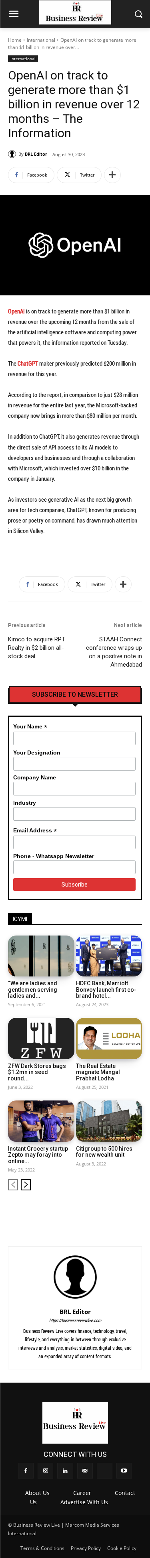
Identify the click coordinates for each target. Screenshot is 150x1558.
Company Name (34, 777)
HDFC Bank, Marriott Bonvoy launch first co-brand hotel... (106, 989)
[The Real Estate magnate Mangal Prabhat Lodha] (109, 1038)
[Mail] (110, 1210)
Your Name (30, 726)
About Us (37, 1493)
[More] (112, 175)
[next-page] (26, 1184)
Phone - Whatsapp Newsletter (53, 856)
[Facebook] (69, 1210)
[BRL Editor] (13, 154)
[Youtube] (136, 1210)
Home (15, 40)
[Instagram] (83, 1210)
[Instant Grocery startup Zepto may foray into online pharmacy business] (41, 1121)
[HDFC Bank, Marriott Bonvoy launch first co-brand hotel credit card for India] (109, 956)
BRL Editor (36, 154)
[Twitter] (123, 1210)
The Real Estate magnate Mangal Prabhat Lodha (98, 1072)
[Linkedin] (96, 1210)
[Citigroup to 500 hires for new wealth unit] (109, 1121)
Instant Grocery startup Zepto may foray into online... (38, 1154)
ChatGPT (28, 363)
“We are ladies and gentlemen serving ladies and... (32, 989)
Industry (24, 802)
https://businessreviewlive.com (75, 1320)
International (41, 40)
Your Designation (36, 752)
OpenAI (16, 311)
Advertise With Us (84, 1502)
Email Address (35, 830)
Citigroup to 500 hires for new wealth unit (104, 1151)
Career (82, 1493)
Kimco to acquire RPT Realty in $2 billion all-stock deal (36, 648)
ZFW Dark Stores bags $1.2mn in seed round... (37, 1072)
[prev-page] (13, 1184)
